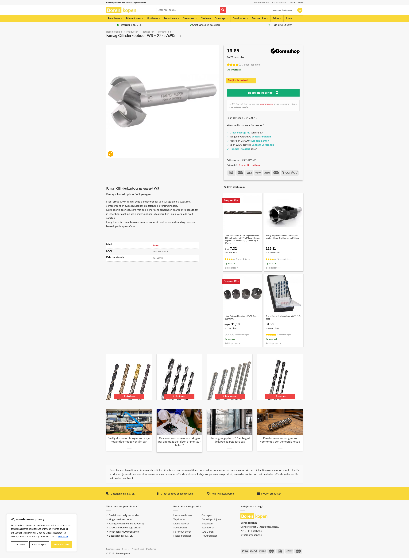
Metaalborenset (182, 536)
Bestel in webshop (260, 92)
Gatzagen (206, 515)
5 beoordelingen (243, 259)
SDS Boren (207, 532)
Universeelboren (182, 515)
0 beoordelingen (242, 335)
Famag (156, 245)
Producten (132, 32)
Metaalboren (170, 18)
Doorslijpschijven (211, 519)
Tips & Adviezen (261, 3)
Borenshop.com (266, 104)
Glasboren (206, 18)
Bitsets (289, 18)
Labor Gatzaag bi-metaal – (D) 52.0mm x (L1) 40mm (242, 317)
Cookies (125, 549)
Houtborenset (209, 536)
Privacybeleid (138, 549)
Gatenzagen (220, 18)
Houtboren (152, 18)
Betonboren (114, 18)
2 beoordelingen (284, 335)
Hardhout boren (182, 532)
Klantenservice (279, 3)
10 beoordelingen (284, 259)
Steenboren (188, 18)
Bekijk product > (232, 268)
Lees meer (63, 537)
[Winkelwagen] (299, 10)
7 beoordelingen (251, 64)
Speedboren (180, 527)
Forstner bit (164, 32)
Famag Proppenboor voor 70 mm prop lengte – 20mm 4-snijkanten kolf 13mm (282, 237)
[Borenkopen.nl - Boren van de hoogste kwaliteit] (122, 10)
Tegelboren (179, 519)
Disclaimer (151, 549)
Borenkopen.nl (114, 32)
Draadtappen (239, 18)
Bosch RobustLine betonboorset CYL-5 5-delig (283, 317)
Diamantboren (133, 18)
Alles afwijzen (39, 545)
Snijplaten (207, 523)
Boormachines (259, 18)
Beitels (276, 18)
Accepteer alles (61, 545)
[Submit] (223, 10)
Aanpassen (19, 545)
